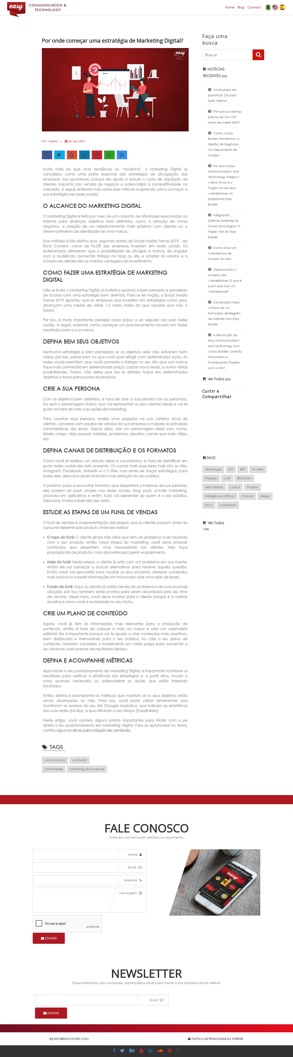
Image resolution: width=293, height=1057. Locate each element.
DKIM (209, 505)
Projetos (252, 487)
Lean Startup (214, 487)
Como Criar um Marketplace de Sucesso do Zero (222, 253)
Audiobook (228, 505)
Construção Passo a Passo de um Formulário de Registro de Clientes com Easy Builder (224, 313)
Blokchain (244, 478)
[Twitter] (123, 1051)
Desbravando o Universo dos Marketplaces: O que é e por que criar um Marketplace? (224, 281)
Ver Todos (219, 378)
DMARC (258, 469)
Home (229, 7)
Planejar (211, 478)
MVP (227, 478)
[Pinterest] (170, 1051)
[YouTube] (141, 1051)
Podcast (247, 496)
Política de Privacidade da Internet (217, 1039)
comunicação (55, 760)
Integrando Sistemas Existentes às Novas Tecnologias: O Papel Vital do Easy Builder (224, 226)
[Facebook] (115, 1051)
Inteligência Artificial (220, 496)
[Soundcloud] (160, 1051)
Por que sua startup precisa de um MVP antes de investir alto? (224, 117)
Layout (235, 487)
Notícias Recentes (215, 72)
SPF (230, 469)
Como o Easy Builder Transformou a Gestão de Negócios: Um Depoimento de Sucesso (223, 144)
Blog (241, 7)
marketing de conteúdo (87, 769)
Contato (254, 7)
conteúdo (79, 760)
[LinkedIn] (150, 1051)
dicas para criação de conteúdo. (102, 730)
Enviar (50, 938)
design (265, 496)
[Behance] (132, 1051)
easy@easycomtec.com (71, 1039)
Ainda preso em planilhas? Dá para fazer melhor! (222, 95)
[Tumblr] (178, 1051)
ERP (242, 469)
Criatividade (54, 769)
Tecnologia (213, 469)
